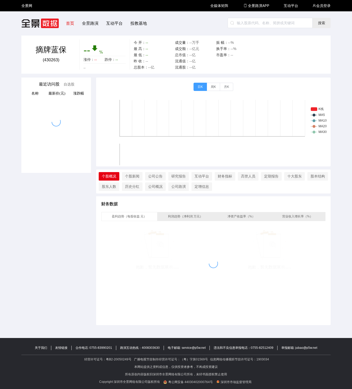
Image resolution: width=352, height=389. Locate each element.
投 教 (26, 19)
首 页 (26, 1)
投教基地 (138, 23)
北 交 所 (26, 14)
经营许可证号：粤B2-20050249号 (107, 359)
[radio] (200, 87)
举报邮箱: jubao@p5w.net (299, 348)
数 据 (26, 16)
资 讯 (26, 7)
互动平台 (291, 5)
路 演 (26, 10)
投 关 (26, 12)
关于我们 (41, 348)
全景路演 (90, 23)
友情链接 (61, 348)
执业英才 (27, 5)
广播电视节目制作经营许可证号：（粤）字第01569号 (171, 359)
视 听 (26, 3)
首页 (70, 23)
